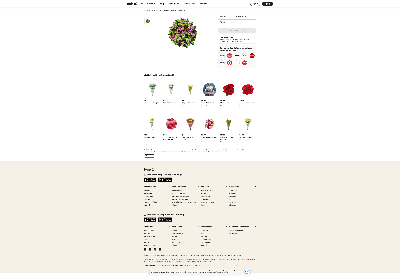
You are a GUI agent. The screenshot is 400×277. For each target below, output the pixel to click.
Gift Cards (205, 199)
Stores (203, 193)
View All (147, 205)
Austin (174, 230)
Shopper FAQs (149, 245)
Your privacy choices (176, 265)
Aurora (203, 233)
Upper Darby (206, 239)
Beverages (148, 193)
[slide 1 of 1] (148, 21)
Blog (231, 199)
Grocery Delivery (179, 190)
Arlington (204, 230)
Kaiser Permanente (236, 230)
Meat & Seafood (150, 202)
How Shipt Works (207, 190)
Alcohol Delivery (178, 193)
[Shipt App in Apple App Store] (150, 180)
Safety (146, 242)
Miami (174, 236)
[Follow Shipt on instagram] (150, 249)
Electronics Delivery (180, 199)
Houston (175, 239)
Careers (232, 193)
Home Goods (149, 196)
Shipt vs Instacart (208, 202)
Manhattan (176, 242)
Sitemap (232, 205)
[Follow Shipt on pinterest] (155, 249)
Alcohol (147, 190)
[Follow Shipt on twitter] (160, 249)
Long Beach (205, 242)
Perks (146, 239)
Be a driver (148, 233)
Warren (204, 236)
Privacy (160, 265)
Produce (147, 199)
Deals (203, 205)
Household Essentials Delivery (184, 202)
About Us (233, 190)
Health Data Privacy (192, 265)
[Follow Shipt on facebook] (145, 249)
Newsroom (233, 196)
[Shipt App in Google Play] (165, 180)
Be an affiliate (149, 236)
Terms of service (149, 265)
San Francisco (177, 233)
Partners (232, 202)
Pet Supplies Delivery (180, 196)
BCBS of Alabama (236, 233)
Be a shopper (149, 230)
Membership (206, 196)
